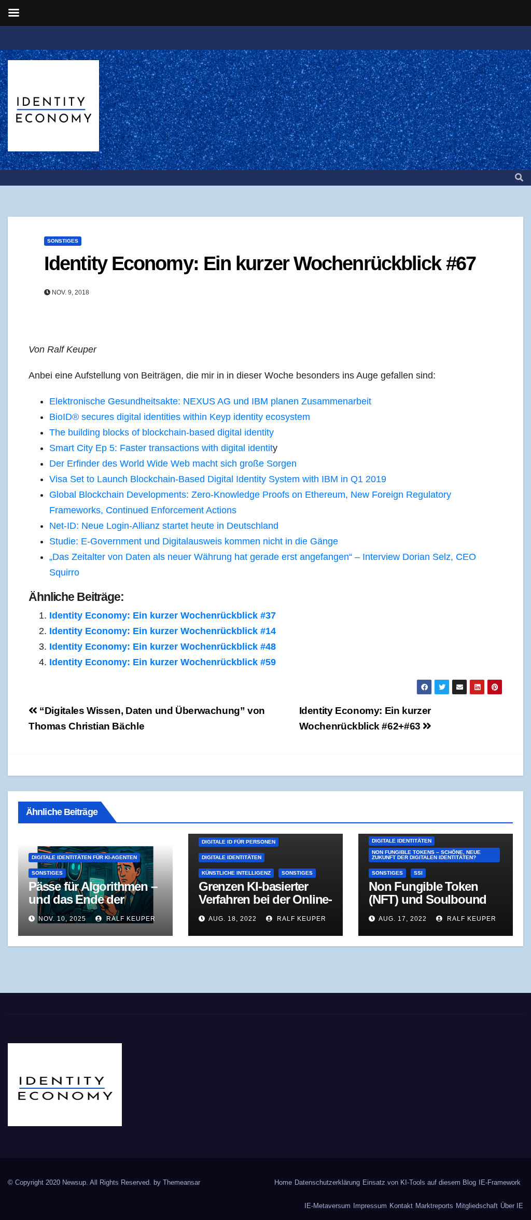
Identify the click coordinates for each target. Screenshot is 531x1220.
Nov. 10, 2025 (62, 918)
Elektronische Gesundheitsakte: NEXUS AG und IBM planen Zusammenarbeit (210, 401)
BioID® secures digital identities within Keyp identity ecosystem (179, 417)
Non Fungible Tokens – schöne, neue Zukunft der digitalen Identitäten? (426, 854)
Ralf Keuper (130, 918)
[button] (519, 177)
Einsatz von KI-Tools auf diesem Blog (419, 1182)
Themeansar (181, 1182)
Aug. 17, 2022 (403, 918)
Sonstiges (62, 241)
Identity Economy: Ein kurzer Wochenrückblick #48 (162, 646)
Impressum (370, 1206)
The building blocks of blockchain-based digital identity (161, 432)
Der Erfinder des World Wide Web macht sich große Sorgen (173, 463)
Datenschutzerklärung (327, 1182)
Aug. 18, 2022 (232, 918)
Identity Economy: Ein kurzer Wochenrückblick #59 (162, 662)
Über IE (511, 1206)
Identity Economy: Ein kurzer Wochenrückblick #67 (260, 263)
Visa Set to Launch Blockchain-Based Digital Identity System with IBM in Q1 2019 (217, 479)
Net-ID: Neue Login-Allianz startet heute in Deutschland (163, 526)
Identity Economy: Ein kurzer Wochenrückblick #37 (162, 615)
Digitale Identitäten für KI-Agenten (84, 857)
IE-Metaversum (327, 1206)
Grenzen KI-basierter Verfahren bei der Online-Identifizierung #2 (265, 899)
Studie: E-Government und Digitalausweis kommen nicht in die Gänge (193, 541)
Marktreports (434, 1206)
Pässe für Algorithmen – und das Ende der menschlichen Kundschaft (93, 905)
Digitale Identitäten (231, 857)
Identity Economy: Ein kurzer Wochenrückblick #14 (162, 631)
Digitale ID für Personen (238, 842)
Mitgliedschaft (477, 1206)
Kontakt (401, 1206)
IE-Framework (500, 1182)
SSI (418, 873)
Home (283, 1182)
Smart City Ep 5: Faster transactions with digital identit (161, 448)
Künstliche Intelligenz (236, 873)
